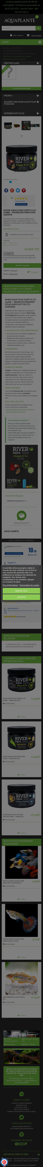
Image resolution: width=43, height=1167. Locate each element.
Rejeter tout (21, 591)
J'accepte (21, 597)
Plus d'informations (10, 585)
